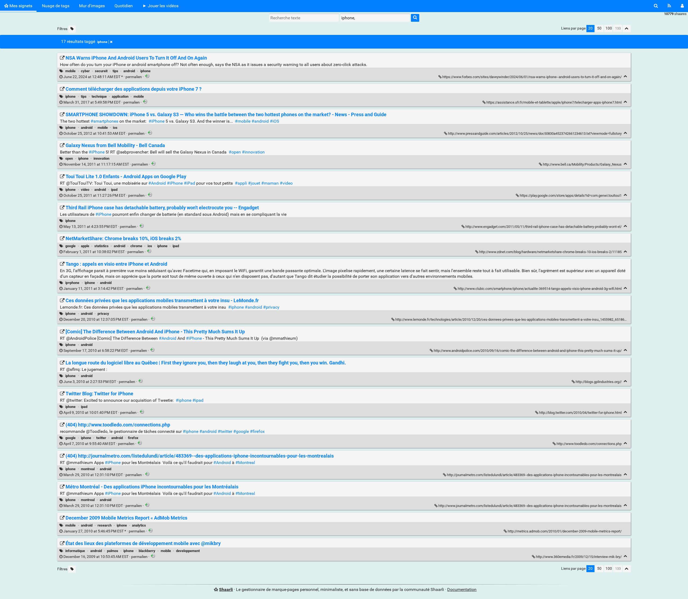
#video (286, 183)
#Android (157, 183)
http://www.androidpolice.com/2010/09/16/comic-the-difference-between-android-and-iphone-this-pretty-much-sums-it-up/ (527, 351)
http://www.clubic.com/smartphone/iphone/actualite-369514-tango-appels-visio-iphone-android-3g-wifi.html (539, 289)
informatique (75, 551)
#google (241, 431)
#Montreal (245, 462)
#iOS (274, 121)
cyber (85, 71)
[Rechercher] (656, 6)
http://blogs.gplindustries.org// (598, 382)
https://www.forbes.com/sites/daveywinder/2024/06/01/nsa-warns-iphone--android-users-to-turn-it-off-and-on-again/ (532, 77)
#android (260, 121)
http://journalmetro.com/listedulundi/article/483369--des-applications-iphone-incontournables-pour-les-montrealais (534, 475)
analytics (139, 525)
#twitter (225, 431)
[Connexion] (682, 6)
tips (115, 71)
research (105, 525)
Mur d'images (92, 5)
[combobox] (375, 18)
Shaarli (226, 589)
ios (115, 128)
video (85, 190)
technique (99, 96)
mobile (70, 71)
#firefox (257, 431)
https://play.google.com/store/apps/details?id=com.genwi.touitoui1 (570, 195)
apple (85, 246)
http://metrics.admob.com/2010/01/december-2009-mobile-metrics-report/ (564, 531)
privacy (103, 314)
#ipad (197, 400)
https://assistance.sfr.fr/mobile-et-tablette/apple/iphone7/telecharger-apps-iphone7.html (554, 102)
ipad (114, 190)
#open (235, 152)
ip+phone (72, 283)
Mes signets (20, 5)
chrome (136, 246)
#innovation (253, 152)
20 (590, 28)
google (70, 246)
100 (608, 28)
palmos (112, 551)
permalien (103, 77)
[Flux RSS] (669, 6)
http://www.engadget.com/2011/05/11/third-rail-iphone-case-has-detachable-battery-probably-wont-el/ (543, 227)
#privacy (271, 307)
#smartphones (104, 121)
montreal (88, 469)
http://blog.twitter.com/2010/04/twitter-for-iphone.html (580, 413)
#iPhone (156, 121)
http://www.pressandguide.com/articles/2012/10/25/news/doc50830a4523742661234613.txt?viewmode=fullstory (534, 134)
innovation (101, 158)
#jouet (254, 183)
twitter (101, 438)
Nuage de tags (55, 5)
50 (599, 28)
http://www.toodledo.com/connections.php (589, 444)
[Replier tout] (627, 28)
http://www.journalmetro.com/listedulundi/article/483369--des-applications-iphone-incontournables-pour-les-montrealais (530, 506)
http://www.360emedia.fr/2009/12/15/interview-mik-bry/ (578, 557)
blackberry (147, 551)
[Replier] (625, 76)
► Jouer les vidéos (160, 5)
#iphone (236, 307)
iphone (102, 42)
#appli (241, 183)
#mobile (242, 121)
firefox (133, 438)
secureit (101, 71)
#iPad (189, 183)
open (69, 158)
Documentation (461, 589)
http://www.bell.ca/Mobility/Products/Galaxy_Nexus (582, 164)
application (120, 96)
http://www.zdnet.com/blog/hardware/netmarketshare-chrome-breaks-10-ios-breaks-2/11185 (550, 252)
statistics (101, 246)
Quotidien (123, 5)
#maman (270, 183)
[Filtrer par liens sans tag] (72, 29)
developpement (188, 551)
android (129, 71)
